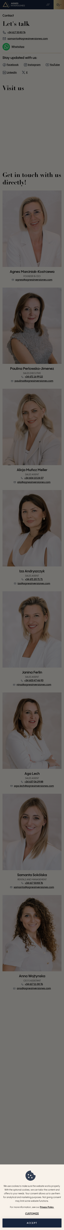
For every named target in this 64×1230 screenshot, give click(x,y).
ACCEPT (32, 1223)
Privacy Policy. (47, 1207)
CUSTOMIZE (32, 1213)
